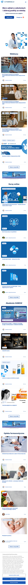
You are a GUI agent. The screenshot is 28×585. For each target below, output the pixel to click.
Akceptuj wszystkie (14, 582)
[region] (14, 569)
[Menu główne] (25, 2)
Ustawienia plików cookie (14, 575)
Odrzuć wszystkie (14, 578)
